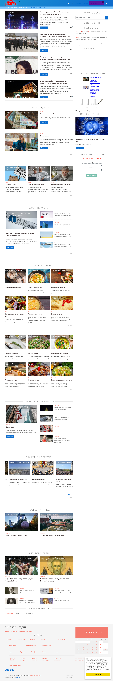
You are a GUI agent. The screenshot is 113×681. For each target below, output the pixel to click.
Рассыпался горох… (35, 314)
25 (105, 650)
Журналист (22, 112)
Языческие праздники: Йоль (61, 600)
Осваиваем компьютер (36, 184)
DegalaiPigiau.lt (79, 660)
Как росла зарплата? (47, 114)
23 (96, 650)
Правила (44, 652)
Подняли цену (44, 136)
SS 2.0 (18, 677)
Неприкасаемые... (16, 479)
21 (87, 650)
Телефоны (34, 652)
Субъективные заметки (68, 462)
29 (92, 652)
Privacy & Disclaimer (35, 675)
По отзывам (9, 613)
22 (92, 650)
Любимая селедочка (12, 353)
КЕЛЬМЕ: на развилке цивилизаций (52, 535)
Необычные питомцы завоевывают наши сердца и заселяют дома (62, 440)
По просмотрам (28, 613)
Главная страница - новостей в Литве (17, 7)
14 (87, 647)
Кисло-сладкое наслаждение (61, 380)
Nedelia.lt (7, 631)
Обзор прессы (13, 645)
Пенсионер (11, 213)
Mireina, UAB (69, 675)
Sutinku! (98, 674)
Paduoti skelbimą (95, 3)
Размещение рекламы (25, 631)
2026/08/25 (43, 107)
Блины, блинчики (57, 314)
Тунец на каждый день (13, 287)
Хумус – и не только (35, 287)
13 (83, 647)
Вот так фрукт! (33, 353)
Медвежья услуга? (11, 184)
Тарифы (22, 652)
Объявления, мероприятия (17, 407)
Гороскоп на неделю (84, 119)
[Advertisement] (39, 160)
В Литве (9, 639)
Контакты (14, 631)
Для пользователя (92, 158)
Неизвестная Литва (13, 515)
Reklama (86, 3)
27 (83, 652)
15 (92, 647)
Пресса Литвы (46, 645)
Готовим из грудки (11, 380)
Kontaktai (78, 3)
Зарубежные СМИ (31, 645)
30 (96, 652)
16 (96, 647)
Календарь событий (13, 558)
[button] (8, 470)
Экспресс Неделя (9, 270)
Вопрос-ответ (62, 639)
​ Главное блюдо (33, 380)
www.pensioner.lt (80, 658)
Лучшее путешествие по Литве (16, 535)
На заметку (33, 639)
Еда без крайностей (58, 287)
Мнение (43, 639)
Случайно (18, 613)
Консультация (11, 112)
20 (83, 650)
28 (87, 652)
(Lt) (103, 2)
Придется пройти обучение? (61, 184)
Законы (56, 652)
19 (78, 650)
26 (78, 652)
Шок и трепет (10, 427)
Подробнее (44, 27)
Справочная (12, 652)
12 (78, 647)
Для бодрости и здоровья (60, 353)
